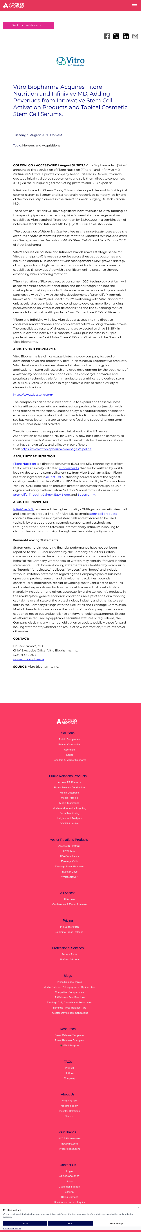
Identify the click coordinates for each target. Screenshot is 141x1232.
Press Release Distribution (69, 787)
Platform (69, 1073)
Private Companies (69, 744)
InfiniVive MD (23, 509)
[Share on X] (116, 36)
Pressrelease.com (69, 1148)
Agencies (69, 749)
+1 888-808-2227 (69, 1176)
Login (69, 1171)
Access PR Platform (69, 782)
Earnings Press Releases (69, 866)
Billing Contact (69, 1196)
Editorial (69, 1191)
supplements (69, 468)
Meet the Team (69, 1105)
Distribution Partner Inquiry (69, 1202)
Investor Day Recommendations (69, 1012)
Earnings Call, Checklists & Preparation (69, 1002)
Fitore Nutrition (25, 463)
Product (69, 1067)
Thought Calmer (41, 494)
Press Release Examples (69, 1040)
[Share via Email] (135, 36)
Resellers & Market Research (69, 759)
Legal (69, 754)
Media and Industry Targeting (69, 808)
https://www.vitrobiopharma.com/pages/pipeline (56, 449)
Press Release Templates (69, 1035)
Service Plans (69, 954)
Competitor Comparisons (69, 992)
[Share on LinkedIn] (126, 36)
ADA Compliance (69, 856)
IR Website (69, 851)
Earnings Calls (69, 861)
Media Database (69, 792)
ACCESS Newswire (69, 1138)
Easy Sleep (62, 494)
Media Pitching (69, 797)
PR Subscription (69, 926)
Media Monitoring (69, 802)
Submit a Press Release (69, 931)
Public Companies (69, 739)
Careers (69, 1116)
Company (69, 1078)
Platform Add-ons (69, 959)
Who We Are (69, 1100)
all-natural (53, 477)
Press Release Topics (69, 981)
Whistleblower (69, 876)
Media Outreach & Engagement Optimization (69, 987)
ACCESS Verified (69, 823)
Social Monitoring (69, 813)
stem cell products (103, 513)
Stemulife (20, 494)
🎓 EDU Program (69, 1045)
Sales (69, 1181)
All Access (69, 899)
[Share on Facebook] (107, 36)
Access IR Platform (69, 845)
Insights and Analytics (69, 818)
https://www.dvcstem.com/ (33, 394)
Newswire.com (69, 1143)
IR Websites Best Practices (69, 997)
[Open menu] (134, 5)
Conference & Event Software (69, 904)
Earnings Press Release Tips (69, 1007)
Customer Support (69, 1186)
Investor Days (69, 871)
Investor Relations (69, 1110)
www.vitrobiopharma (28, 659)
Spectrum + (86, 494)
